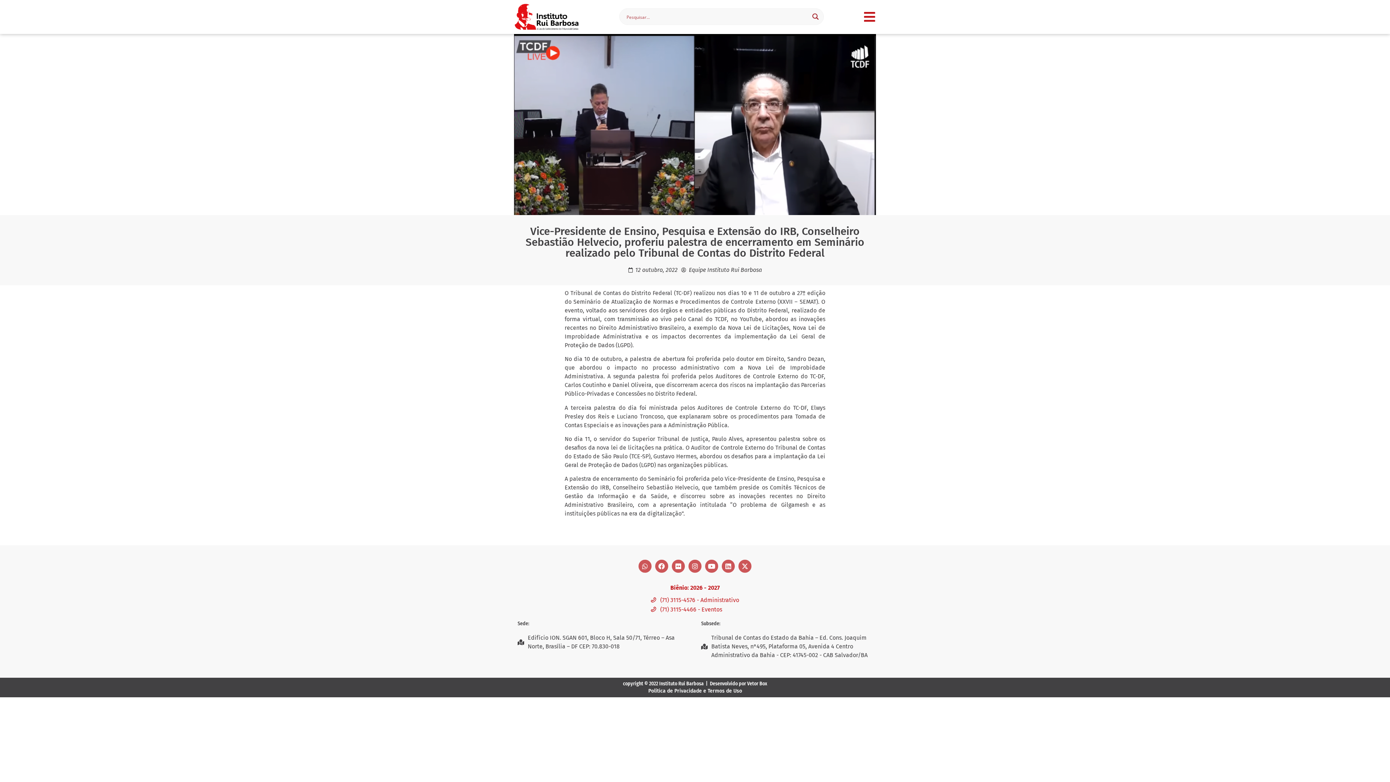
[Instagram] (695, 566)
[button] (869, 16)
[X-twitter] (744, 566)
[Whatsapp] (645, 566)
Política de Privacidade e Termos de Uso (695, 691)
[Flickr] (678, 566)
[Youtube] (711, 566)
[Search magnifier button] (815, 17)
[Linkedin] (728, 566)
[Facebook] (661, 566)
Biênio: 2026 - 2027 (695, 587)
